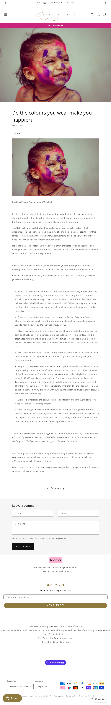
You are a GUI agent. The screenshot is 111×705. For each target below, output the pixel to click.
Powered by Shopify (44, 696)
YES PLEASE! (55, 605)
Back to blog (57, 488)
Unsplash (48, 202)
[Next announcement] (106, 3)
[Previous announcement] (5, 3)
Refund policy (59, 696)
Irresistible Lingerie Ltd (28, 696)
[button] (6, 14)
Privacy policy (71, 696)
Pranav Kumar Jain (30, 202)
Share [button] (17, 133)
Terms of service (84, 696)
